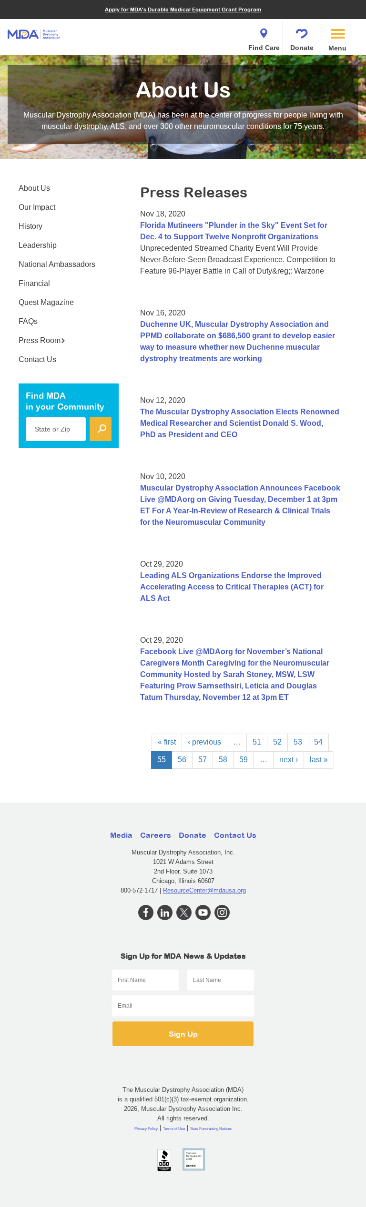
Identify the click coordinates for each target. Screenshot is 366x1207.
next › (288, 760)
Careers (155, 835)
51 (257, 742)
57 (202, 760)
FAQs (28, 321)
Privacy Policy (146, 1129)
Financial (34, 283)
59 (243, 760)
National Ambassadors (57, 264)
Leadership (38, 245)
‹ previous (204, 742)
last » (319, 760)
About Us (34, 188)
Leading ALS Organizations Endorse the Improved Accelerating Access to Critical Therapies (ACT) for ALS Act (232, 586)
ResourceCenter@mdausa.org (204, 890)
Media (121, 835)
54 (318, 742)
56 (182, 760)
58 (223, 760)
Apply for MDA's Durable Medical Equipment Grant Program (183, 9)
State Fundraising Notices (211, 1129)
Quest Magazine (46, 302)
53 (298, 742)
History (30, 226)
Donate (302, 47)
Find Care (264, 47)
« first (167, 742)
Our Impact (37, 207)
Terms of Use (174, 1129)
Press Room (40, 340)
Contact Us (37, 359)
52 (277, 742)
